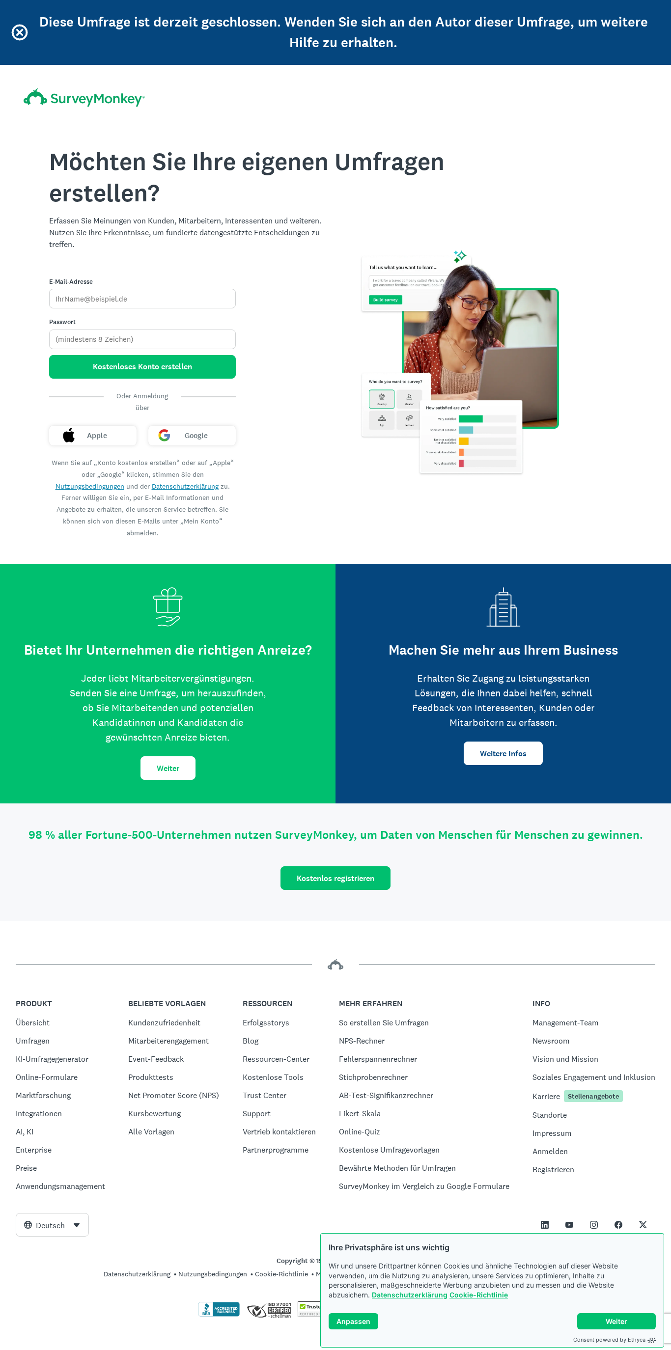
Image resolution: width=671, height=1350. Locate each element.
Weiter (168, 768)
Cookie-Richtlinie (478, 1295)
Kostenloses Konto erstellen (142, 366)
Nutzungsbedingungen (90, 486)
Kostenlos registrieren (335, 878)
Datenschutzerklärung (409, 1295)
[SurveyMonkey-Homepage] (84, 97)
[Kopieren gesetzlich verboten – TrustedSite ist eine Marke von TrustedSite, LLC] (317, 1314)
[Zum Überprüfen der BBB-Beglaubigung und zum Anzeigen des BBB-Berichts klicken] (219, 1314)
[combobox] (52, 1225)
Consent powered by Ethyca (609, 1339)
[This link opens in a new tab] (544, 1225)
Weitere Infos (503, 753)
